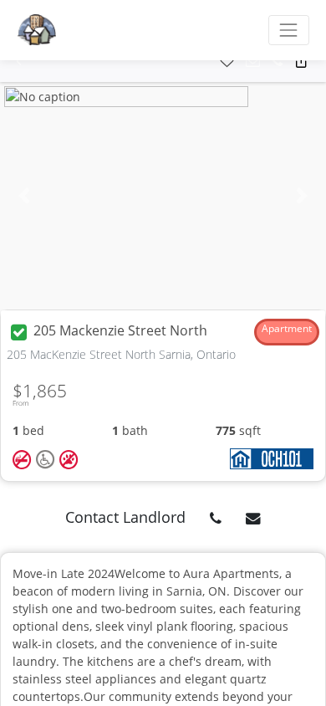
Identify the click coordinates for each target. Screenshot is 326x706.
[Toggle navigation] (288, 29)
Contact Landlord (125, 517)
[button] (19, 61)
